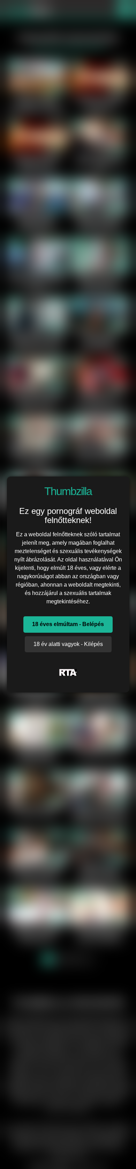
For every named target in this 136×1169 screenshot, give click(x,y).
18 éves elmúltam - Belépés (68, 624)
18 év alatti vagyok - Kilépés (68, 644)
